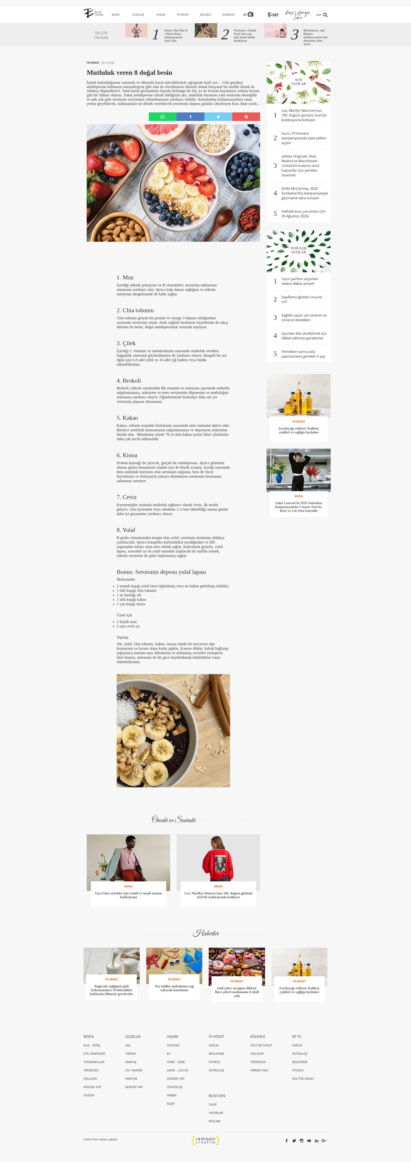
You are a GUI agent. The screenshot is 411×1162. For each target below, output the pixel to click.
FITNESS (214, 1062)
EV (168, 1054)
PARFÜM (131, 1079)
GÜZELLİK (138, 14)
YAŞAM (160, 14)
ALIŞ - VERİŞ (91, 1045)
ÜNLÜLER (90, 1079)
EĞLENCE (205, 14)
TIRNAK (130, 1054)
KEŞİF (171, 1104)
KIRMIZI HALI (259, 1070)
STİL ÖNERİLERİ (94, 1054)
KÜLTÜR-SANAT (303, 1079)
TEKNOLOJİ (175, 1087)
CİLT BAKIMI (133, 1070)
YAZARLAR (228, 14)
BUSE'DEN (217, 1095)
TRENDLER (90, 1070)
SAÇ (128, 1045)
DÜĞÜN (88, 1095)
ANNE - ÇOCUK (177, 1070)
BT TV (296, 1036)
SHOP (213, 1104)
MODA (116, 14)
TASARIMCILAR (93, 1062)
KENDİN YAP (92, 1087)
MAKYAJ (130, 1062)
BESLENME (108, 63)
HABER (172, 1095)
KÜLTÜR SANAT (261, 1045)
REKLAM (214, 1121)
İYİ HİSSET (183, 14)
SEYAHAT (173, 1045)
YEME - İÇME (176, 1062)
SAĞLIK (214, 1045)
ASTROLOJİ (216, 1070)
